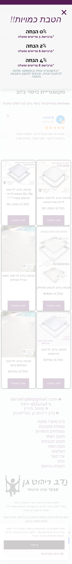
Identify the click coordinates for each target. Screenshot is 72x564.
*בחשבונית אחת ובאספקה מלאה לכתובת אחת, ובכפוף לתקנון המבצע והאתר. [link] (36, 75)
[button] (64, 14)
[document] (36, 282)
